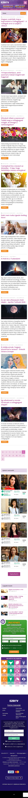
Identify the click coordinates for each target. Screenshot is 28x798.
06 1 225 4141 (7, 492)
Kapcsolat (12, 753)
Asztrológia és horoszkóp (8, 17)
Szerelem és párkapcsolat (8, 70)
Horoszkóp (5, 713)
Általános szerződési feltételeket (10, 762)
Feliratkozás (14, 651)
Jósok (4, 710)
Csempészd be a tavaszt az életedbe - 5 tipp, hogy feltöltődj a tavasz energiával (13, 168)
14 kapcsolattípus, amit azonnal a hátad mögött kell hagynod (13, 74)
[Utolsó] (3, 459)
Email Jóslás (19, 708)
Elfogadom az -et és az (13, 648)
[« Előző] (6, 452)
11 (20, 455)
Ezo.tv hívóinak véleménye (19, 714)
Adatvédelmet (20, 648)
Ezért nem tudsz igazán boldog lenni (14, 216)
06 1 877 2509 (24, 9)
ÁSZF (11, 648)
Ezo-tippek (11, 345)
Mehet (14, 738)
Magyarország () (13, 777)
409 (24, 565)
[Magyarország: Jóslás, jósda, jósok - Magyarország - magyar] (5, 2)
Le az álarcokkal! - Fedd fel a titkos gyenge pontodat (16, 612)
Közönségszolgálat (21, 753)
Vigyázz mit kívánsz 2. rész (16, 589)
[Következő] (23, 455)
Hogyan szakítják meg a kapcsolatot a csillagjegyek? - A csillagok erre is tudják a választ (14, 22)
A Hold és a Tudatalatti (10, 258)
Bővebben (4, 64)
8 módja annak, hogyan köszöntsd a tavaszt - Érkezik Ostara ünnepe (13, 349)
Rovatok (23, 13)
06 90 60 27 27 (7, 495)
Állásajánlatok (14, 755)
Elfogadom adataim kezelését (14, 741)
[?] (21, 741)
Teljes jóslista (14, 574)
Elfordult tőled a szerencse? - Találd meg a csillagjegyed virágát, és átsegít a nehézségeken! (13, 121)
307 (24, 541)
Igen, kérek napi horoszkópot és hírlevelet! (12, 645)
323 (24, 493)
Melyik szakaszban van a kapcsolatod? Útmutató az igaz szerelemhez (16, 605)
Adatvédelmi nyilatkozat (14, 765)
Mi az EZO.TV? (5, 753)
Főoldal (4, 708)
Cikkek (4, 715)
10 (16, 455)
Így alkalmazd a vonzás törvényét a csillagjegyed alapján (11, 402)
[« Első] (3, 452)
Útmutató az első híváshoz (20, 711)
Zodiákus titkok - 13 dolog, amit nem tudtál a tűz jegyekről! (16, 598)
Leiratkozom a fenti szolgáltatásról (15, 746)
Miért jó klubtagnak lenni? (21, 717)
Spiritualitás (5, 163)
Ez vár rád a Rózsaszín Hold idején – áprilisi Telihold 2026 (13, 301)
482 (24, 517)
